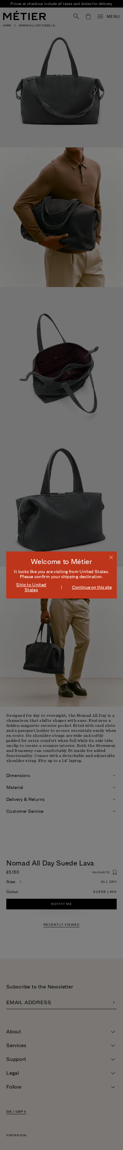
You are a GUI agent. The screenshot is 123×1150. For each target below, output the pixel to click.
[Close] (111, 557)
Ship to (31, 587)
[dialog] (61, 575)
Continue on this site (92, 587)
